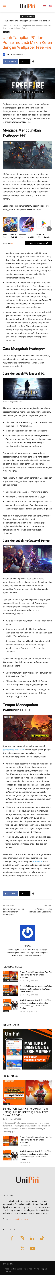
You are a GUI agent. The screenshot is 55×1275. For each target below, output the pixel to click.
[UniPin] (4, 54)
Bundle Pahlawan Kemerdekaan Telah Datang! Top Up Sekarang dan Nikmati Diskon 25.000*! (36, 989)
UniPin (11, 54)
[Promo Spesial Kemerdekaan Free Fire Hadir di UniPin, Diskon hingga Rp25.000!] (10, 976)
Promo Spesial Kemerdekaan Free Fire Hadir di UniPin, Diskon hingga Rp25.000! (36, 975)
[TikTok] (42, 1238)
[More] (33, 61)
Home (5, 26)
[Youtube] (32, 1249)
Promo (5, 1011)
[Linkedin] (32, 1238)
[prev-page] (4, 1016)
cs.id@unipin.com (20, 1219)
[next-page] (8, 1016)
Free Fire (12, 26)
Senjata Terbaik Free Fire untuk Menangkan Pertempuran (13, 912)
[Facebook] (12, 1238)
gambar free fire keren (13, 749)
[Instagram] (21, 1238)
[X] (22, 1249)
